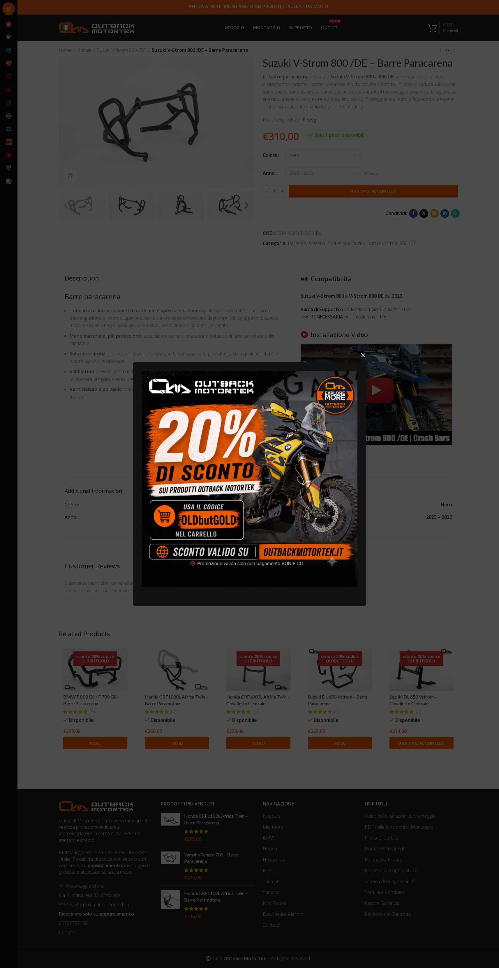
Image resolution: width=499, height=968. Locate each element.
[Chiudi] (363, 355)
